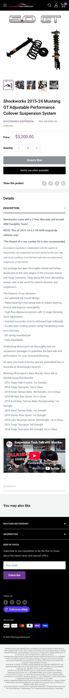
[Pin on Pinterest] (50, 183)
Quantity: (8, 147)
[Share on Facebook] (44, 183)
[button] (34, 208)
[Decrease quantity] (18, 147)
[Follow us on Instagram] (12, 602)
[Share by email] (63, 183)
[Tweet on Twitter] (57, 183)
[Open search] (49, 5)
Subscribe (14, 575)
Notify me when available (34, 170)
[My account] (56, 5)
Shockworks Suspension (18, 121)
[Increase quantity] (36, 147)
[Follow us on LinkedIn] (24, 602)
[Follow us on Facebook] (5, 602)
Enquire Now (34, 160)
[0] (63, 5)
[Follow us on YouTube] (18, 602)
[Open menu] (5, 5)
